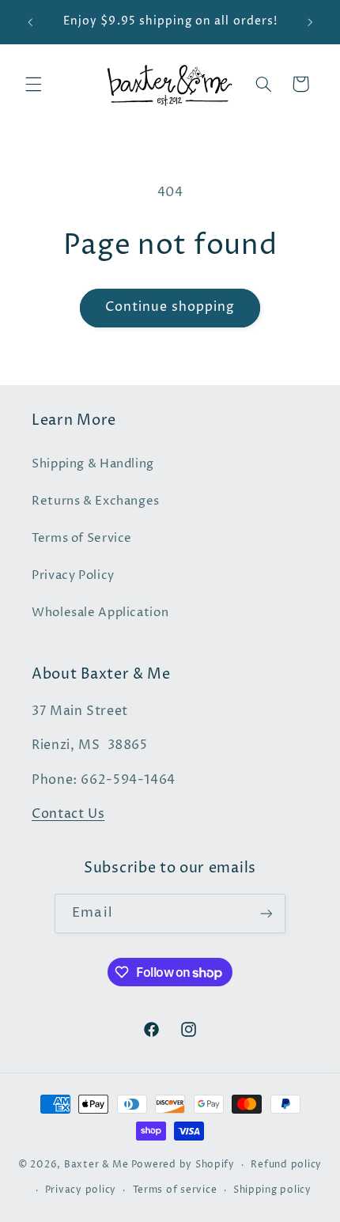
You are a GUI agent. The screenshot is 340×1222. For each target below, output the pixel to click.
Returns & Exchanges (96, 501)
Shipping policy (272, 1190)
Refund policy (286, 1165)
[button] (33, 84)
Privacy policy (80, 1190)
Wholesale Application (100, 613)
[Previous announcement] (30, 22)
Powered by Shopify (183, 1165)
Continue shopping (170, 307)
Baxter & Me (96, 1165)
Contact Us (68, 814)
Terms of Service (82, 539)
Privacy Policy (73, 576)
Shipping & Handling (93, 464)
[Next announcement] (310, 22)
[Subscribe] (265, 913)
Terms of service (175, 1190)
